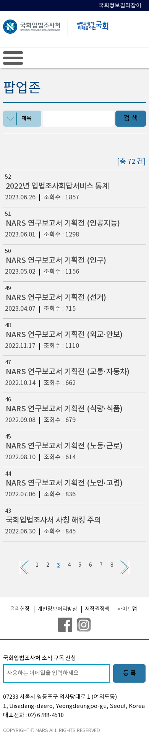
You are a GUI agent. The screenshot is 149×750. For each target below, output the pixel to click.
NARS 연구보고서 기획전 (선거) (56, 297)
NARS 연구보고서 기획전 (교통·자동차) (68, 372)
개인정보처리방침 (57, 609)
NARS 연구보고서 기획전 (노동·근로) (64, 446)
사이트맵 (127, 609)
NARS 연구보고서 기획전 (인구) (56, 260)
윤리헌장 (20, 609)
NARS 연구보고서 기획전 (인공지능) (63, 223)
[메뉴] (13, 58)
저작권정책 (97, 609)
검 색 (130, 118)
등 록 (129, 673)
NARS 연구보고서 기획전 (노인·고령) (64, 483)
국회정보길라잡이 (120, 5)
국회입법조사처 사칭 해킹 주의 (53, 520)
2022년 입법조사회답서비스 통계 (57, 186)
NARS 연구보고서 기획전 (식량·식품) (64, 409)
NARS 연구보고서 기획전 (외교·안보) (64, 334)
